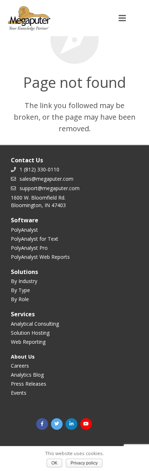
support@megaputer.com (50, 188)
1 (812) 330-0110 (39, 169)
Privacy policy (84, 463)
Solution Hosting (30, 332)
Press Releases (28, 383)
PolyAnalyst (24, 229)
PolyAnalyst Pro (29, 247)
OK (54, 463)
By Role (20, 299)
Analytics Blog (27, 374)
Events (18, 392)
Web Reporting (28, 341)
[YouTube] (86, 424)
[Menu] (122, 18)
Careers (20, 365)
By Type (20, 290)
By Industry (24, 281)
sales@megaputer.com (46, 178)
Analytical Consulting (35, 323)
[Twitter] (57, 424)
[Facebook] (42, 424)
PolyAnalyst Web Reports (40, 256)
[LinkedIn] (71, 424)
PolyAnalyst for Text (34, 238)
